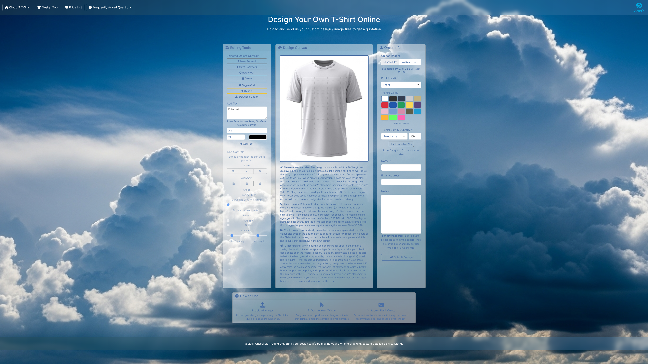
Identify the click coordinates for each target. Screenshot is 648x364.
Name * (386, 161)
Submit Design (403, 257)
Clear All (248, 90)
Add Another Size (402, 144)
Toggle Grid (248, 85)
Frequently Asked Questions (112, 7)
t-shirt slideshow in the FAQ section (311, 240)
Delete (248, 78)
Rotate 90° (248, 72)
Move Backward (248, 66)
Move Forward (248, 61)
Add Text (248, 143)
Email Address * (391, 175)
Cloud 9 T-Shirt (20, 7)
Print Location (390, 78)
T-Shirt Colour (390, 92)
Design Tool (50, 7)
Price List (75, 7)
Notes (385, 191)
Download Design (248, 96)
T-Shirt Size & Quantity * (397, 129)
